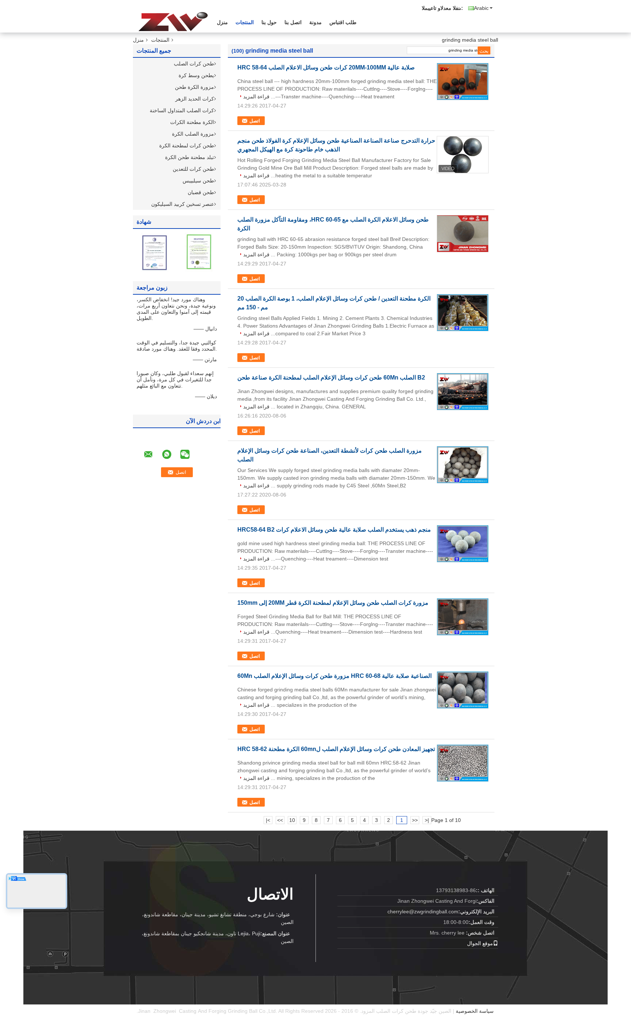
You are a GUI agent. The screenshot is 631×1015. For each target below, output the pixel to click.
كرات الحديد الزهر (194, 99)
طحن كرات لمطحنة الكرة (186, 145)
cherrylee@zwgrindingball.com (422, 911)
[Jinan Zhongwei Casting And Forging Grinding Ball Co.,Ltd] (173, 22)
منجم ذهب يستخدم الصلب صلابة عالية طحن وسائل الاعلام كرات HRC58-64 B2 (334, 530)
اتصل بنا (293, 22)
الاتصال (270, 894)
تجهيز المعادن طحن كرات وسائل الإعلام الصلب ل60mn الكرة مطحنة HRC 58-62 (336, 749)
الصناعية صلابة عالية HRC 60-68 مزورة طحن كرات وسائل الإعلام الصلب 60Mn (334, 676)
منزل (222, 22)
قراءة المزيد (256, 96)
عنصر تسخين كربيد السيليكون (182, 204)
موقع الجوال (480, 943)
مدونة (315, 22)
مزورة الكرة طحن (194, 87)
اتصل (254, 121)
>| (268, 820)
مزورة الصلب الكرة (193, 134)
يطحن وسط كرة (196, 75)
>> (280, 820)
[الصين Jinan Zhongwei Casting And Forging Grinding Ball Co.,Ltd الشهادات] (155, 252)
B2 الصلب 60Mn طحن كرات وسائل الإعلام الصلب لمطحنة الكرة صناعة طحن (331, 377)
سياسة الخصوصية (475, 1011)
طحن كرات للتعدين (193, 169)
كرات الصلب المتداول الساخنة (182, 110)
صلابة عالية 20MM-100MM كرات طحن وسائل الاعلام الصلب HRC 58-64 (326, 67)
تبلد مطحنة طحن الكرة (189, 157)
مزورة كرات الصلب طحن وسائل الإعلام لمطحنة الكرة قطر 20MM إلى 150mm (332, 603)
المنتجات (245, 22)
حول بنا (269, 22)
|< (427, 820)
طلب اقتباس (342, 22)
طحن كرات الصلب (194, 64)
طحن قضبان (201, 192)
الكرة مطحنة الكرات (192, 122)
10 (292, 820)
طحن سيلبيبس (198, 181)
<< (415, 820)
